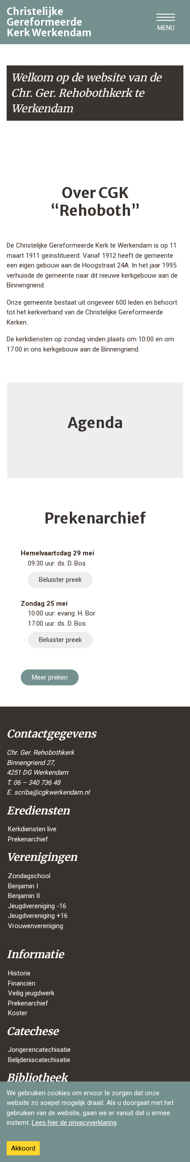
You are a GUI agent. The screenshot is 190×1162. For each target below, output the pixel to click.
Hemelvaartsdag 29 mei (57, 553)
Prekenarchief (28, 839)
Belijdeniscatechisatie (39, 1060)
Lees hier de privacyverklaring (74, 1123)
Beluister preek (60, 580)
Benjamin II (24, 896)
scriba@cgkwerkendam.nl (52, 792)
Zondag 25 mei (44, 604)
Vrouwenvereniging (35, 926)
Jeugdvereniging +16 (38, 916)
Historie (19, 973)
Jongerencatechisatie (39, 1050)
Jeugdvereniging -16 (37, 906)
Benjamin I (23, 886)
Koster (17, 1013)
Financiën (21, 983)
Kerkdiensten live (32, 829)
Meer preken (50, 677)
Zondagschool (29, 876)
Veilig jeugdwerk (31, 993)
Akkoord (23, 1148)
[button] (165, 22)
